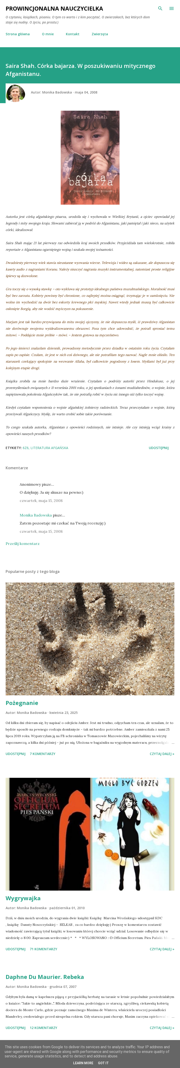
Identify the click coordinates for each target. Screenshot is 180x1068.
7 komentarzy (42, 753)
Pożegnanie (22, 703)
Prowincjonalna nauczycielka (54, 8)
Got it (103, 1063)
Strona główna (18, 34)
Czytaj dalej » (162, 753)
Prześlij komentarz (23, 543)
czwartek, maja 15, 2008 (41, 500)
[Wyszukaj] (160, 8)
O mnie (48, 34)
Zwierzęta (100, 34)
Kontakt (72, 34)
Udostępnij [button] (159, 448)
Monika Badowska (36, 515)
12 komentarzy (43, 1027)
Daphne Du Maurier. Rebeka (45, 977)
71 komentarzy (43, 949)
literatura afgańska (49, 448)
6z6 (26, 448)
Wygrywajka (23, 898)
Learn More (83, 1063)
